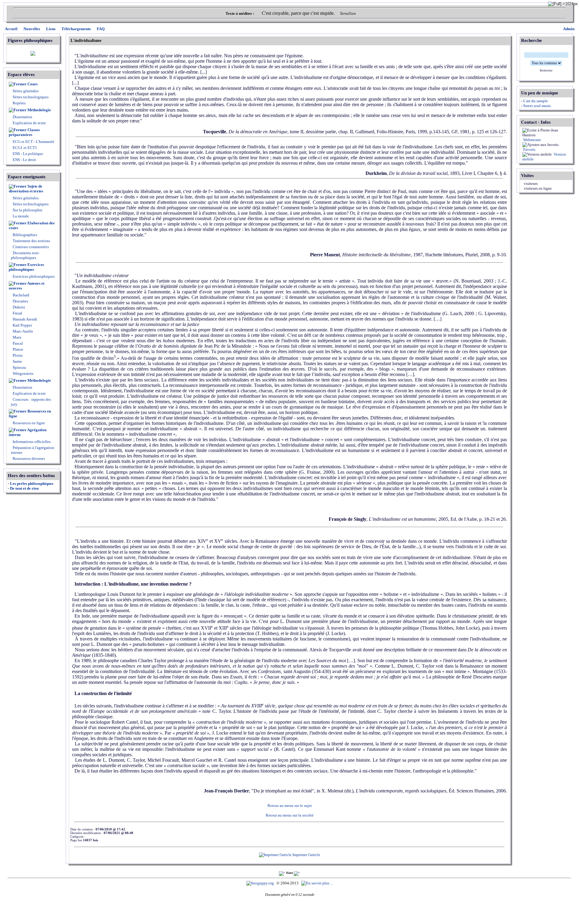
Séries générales (26, 91)
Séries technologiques (31, 97)
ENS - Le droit (24, 159)
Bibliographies (25, 234)
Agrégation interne (27, 432)
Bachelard (20, 295)
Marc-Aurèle (22, 331)
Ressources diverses (28, 458)
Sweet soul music (537, 105)
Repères (19, 103)
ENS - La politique (27, 153)
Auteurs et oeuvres (26, 285)
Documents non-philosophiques (25, 255)
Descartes (20, 301)
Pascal (17, 343)
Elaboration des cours (32, 225)
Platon (17, 349)
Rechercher (546, 70)
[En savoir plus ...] (317, 883)
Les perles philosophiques (31, 483)
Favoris (528, 149)
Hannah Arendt (24, 319)
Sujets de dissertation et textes (26, 188)
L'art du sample (535, 101)
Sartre (17, 361)
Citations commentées (31, 247)
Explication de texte (29, 123)
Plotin (17, 355)
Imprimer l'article (306, 854)
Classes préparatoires (24, 132)
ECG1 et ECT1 (24, 147)
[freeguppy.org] (260, 883)
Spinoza (19, 367)
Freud (17, 313)
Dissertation (22, 117)
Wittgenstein (22, 373)
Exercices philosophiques (26, 267)
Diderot (18, 307)
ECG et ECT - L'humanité (33, 141)
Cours (32, 84)
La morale (20, 216)
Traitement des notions (31, 241)
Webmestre (531, 139)
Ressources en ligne (30, 413)
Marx (16, 337)
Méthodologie (39, 110)
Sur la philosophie (28, 210)
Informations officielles (31, 441)
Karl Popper (22, 325)
